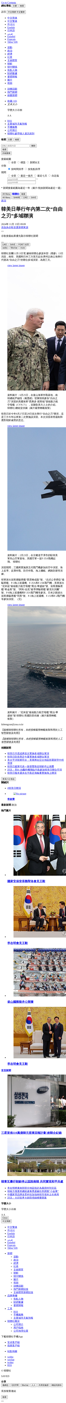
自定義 (55, 175)
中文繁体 (12, 1227)
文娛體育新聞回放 (23, 1292)
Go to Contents (8, 2)
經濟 (9, 54)
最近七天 (42, 175)
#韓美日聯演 (14, 788)
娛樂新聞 (12, 95)
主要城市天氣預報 (17, 123)
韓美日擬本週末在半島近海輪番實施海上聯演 (31, 773)
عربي (10, 1239)
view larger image (16, 265)
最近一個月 (27, 175)
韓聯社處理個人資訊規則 (20, 133)
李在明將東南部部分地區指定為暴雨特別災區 (31, 1188)
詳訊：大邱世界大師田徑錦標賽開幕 (27, 1197)
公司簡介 (12, 130)
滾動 (9, 47)
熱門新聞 (12, 92)
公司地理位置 (21, 1331)
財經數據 (12, 73)
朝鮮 (9, 63)
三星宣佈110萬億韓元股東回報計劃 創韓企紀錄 (31, 1132)
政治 (9, 50)
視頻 (9, 83)
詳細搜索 (6, 153)
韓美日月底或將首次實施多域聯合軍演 (28, 753)
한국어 (11, 1230)
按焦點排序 (34, 169)
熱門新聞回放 (21, 1289)
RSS (9, 121)
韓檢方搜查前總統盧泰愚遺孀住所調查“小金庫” (33, 1191)
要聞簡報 (12, 76)
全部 (13, 162)
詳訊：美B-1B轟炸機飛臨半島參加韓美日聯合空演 (34, 769)
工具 (9, 1308)
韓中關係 (12, 67)
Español (11, 1242)
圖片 (9, 80)
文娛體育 (12, 60)
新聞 (9, 1253)
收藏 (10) (12, 101)
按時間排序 (17, 169)
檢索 (4, 149)
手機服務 (12, 127)
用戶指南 (18, 1327)
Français (11, 1245)
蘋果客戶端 (13, 1345)
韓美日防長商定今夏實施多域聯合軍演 (28, 756)
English (11, 1233)
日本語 (11, 1236)
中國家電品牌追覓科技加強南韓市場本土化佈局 (33, 1194)
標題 (23, 162)
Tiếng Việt (12, 1248)
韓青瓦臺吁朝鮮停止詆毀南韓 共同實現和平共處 (32, 1181)
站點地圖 (12, 1351)
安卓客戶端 (13, 1342)
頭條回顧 (12, 89)
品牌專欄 (12, 1295)
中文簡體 (6, 1221)
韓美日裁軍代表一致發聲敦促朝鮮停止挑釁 (30, 766)
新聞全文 (35, 162)
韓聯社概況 (13, 1321)
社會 (9, 57)
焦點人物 (12, 70)
